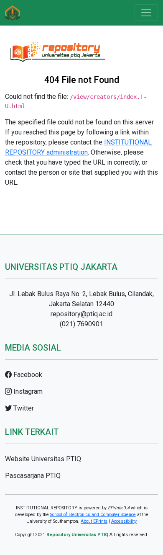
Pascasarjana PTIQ (33, 476)
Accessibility (124, 521)
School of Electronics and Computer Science (93, 514)
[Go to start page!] (12, 12)
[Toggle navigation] (146, 12)
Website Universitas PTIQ (43, 459)
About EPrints (94, 521)
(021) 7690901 (81, 324)
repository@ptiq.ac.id (81, 314)
